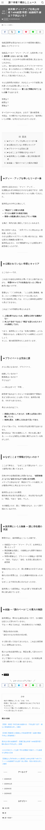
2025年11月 (8, 784)
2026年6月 (8, 779)
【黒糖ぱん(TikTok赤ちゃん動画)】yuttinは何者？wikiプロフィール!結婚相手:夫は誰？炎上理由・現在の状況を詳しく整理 (22, 761)
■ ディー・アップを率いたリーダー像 (22, 141)
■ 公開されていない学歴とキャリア (21, 145)
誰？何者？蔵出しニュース (22, 2)
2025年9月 (8, 789)
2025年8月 (8, 793)
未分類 (6, 19)
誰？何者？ (8, 818)
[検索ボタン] (42, 2)
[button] (5, 32)
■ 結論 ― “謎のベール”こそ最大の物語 (22, 163)
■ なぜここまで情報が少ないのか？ (21, 152)
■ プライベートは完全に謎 (17, 149)
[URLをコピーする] (40, 32)
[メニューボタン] (2, 2)
